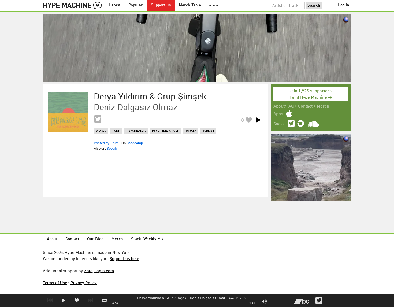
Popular (135, 5)
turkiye (208, 130)
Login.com (104, 270)
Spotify (112, 148)
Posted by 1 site (106, 142)
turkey (190, 130)
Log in (343, 5)
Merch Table (190, 5)
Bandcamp (135, 142)
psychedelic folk (165, 130)
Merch (323, 106)
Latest (114, 5)
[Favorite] (249, 119)
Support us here (124, 258)
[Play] (258, 120)
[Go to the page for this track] (68, 112)
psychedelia (136, 130)
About (52, 239)
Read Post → (237, 298)
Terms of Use (55, 282)
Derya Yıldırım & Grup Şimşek (162, 298)
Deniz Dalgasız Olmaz (208, 298)
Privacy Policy (83, 282)
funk (116, 130)
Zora (88, 270)
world (101, 130)
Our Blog (95, 239)
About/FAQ (283, 106)
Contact (305, 106)
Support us (161, 5)
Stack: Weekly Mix (147, 239)
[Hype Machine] (74, 5)
